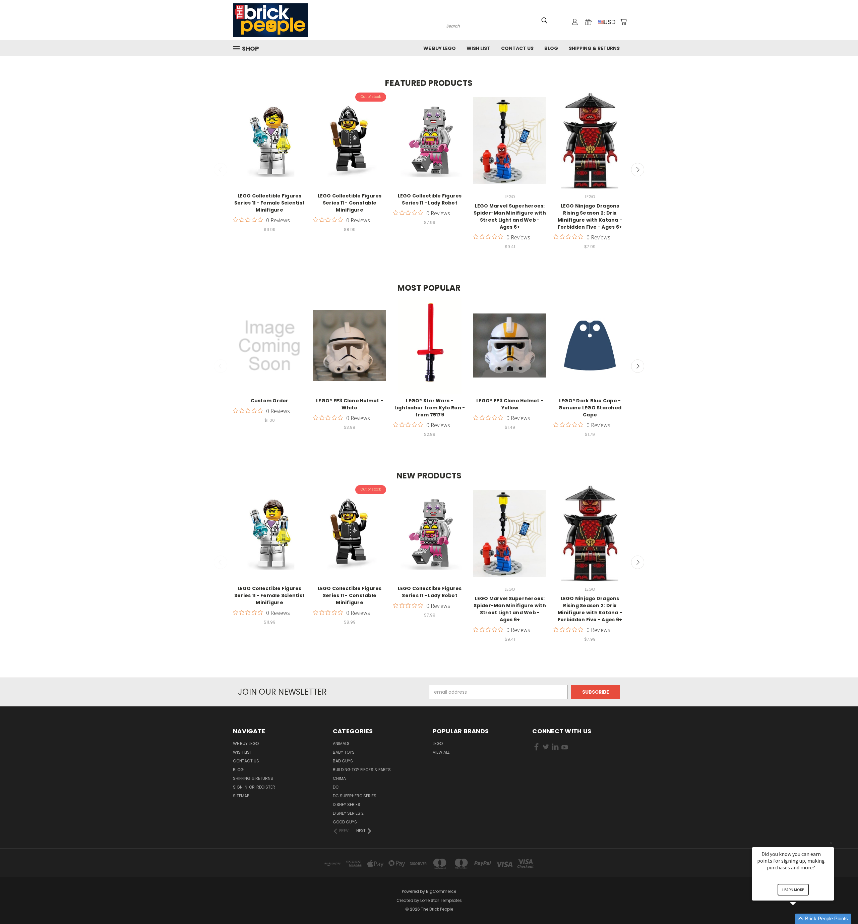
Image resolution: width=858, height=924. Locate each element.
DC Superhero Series (354, 796)
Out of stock (350, 147)
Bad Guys (343, 761)
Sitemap (241, 796)
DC (336, 787)
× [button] (831, 843)
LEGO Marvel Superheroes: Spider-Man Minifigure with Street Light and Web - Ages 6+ (510, 216)
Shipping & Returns (594, 48)
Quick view (269, 134)
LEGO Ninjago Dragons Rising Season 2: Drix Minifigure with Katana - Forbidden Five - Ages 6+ (590, 216)
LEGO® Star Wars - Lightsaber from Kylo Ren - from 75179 (429, 407)
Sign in (240, 787)
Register (265, 787)
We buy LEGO (439, 48)
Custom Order (270, 400)
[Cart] (623, 21)
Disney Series (346, 804)
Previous (220, 169)
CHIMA (339, 778)
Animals (341, 743)
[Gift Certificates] (588, 21)
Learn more (793, 889)
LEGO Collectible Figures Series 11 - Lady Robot (430, 199)
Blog (551, 48)
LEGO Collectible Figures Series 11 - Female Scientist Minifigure (269, 202)
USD (609, 22)
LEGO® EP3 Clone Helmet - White (349, 404)
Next (638, 169)
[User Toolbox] (574, 21)
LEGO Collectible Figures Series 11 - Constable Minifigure (350, 202)
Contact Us (517, 48)
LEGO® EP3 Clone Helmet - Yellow (509, 404)
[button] (801, 919)
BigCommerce (441, 891)
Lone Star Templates (441, 900)
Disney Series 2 (348, 813)
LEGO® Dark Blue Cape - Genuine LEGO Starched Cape (589, 407)
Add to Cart (269, 147)
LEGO (438, 743)
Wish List (478, 48)
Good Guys (345, 822)
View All (441, 752)
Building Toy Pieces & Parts (362, 769)
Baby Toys (344, 752)
